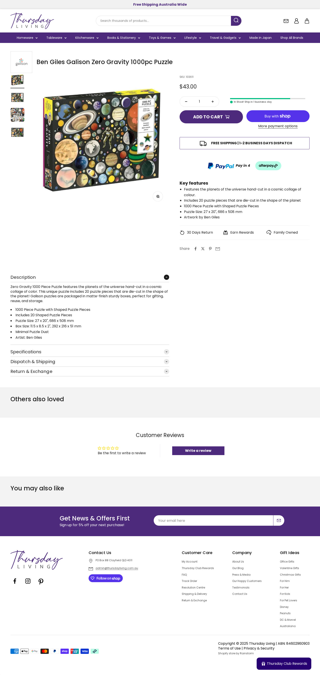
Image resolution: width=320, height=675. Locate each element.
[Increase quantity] (212, 102)
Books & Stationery (121, 38)
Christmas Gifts (290, 574)
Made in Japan (260, 38)
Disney (284, 607)
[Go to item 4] (17, 133)
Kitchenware (84, 38)
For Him (285, 581)
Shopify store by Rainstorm (236, 653)
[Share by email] (217, 248)
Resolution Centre (193, 587)
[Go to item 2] (17, 98)
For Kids (285, 594)
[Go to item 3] (17, 115)
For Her (284, 587)
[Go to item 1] (17, 80)
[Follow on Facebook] (14, 584)
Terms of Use (229, 648)
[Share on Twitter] (203, 248)
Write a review (198, 450)
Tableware (54, 38)
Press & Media (241, 574)
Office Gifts (287, 561)
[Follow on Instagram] (28, 584)
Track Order (189, 581)
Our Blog (238, 568)
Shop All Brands (291, 38)
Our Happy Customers (247, 581)
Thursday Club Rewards (198, 568)
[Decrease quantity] (186, 102)
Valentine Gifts (289, 568)
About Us (238, 561)
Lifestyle (190, 38)
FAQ (184, 574)
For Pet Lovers (288, 600)
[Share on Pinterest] (210, 248)
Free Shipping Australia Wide (160, 4)
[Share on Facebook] (195, 248)
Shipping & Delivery (194, 594)
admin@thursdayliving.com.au (117, 568)
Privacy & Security (259, 648)
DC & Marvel (288, 620)
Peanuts (285, 613)
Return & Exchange (194, 600)
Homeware (25, 38)
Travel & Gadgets (223, 38)
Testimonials (240, 587)
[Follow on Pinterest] (41, 584)
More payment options (278, 126)
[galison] (21, 62)
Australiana (288, 626)
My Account (189, 561)
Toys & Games (160, 38)
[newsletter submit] (279, 520)
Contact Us (239, 594)
